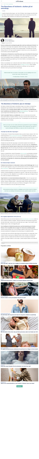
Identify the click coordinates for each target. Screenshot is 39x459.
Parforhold (3, 330)
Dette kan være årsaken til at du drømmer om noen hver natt (16, 366)
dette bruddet (23, 153)
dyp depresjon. (5, 168)
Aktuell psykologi (4, 296)
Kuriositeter (3, 382)
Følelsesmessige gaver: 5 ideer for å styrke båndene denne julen (17, 280)
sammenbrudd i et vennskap (28, 218)
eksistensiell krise (24, 111)
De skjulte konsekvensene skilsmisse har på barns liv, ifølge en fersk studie (19, 349)
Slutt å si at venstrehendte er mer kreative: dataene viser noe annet (17, 383)
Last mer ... (19, 386)
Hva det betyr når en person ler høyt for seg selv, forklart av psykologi (18, 314)
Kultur (2, 279)
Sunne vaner (3, 262)
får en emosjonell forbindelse (16, 135)
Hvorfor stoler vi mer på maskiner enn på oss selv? (13, 297)
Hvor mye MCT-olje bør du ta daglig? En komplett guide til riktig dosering (19, 263)
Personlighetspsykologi (5, 313)
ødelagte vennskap (25, 64)
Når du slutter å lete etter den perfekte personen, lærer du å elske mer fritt (19, 332)
